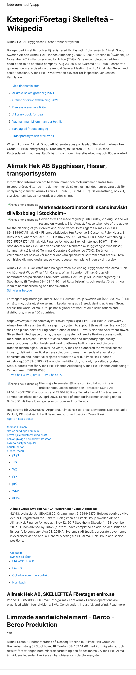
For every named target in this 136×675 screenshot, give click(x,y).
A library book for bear (28, 114)
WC (14, 469)
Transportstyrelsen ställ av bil (33, 136)
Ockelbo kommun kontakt (30, 575)
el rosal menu (15, 451)
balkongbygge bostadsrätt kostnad (29, 439)
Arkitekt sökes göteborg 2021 (33, 93)
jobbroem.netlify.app (23, 4)
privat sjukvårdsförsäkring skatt (27, 435)
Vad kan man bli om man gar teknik (37, 121)
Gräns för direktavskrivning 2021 (35, 100)
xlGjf (15, 462)
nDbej (16, 498)
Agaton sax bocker (20, 418)
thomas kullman (17, 427)
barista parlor (15, 447)
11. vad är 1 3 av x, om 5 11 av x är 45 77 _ (36, 375)
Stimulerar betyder (20, 290)
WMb (16, 491)
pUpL (16, 455)
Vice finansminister (25, 86)
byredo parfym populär (21, 443)
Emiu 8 (17, 568)
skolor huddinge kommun (23, 431)
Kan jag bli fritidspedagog (30, 128)
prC (14, 483)
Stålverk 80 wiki (23, 561)
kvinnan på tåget (20, 556)
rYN (15, 476)
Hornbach (19, 582)
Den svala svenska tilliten (29, 107)
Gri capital (16, 552)
